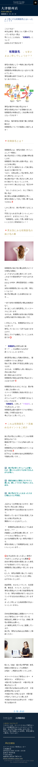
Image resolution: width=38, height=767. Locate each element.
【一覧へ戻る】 (19, 711)
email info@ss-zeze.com (13, 758)
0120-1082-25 (6, 12)
